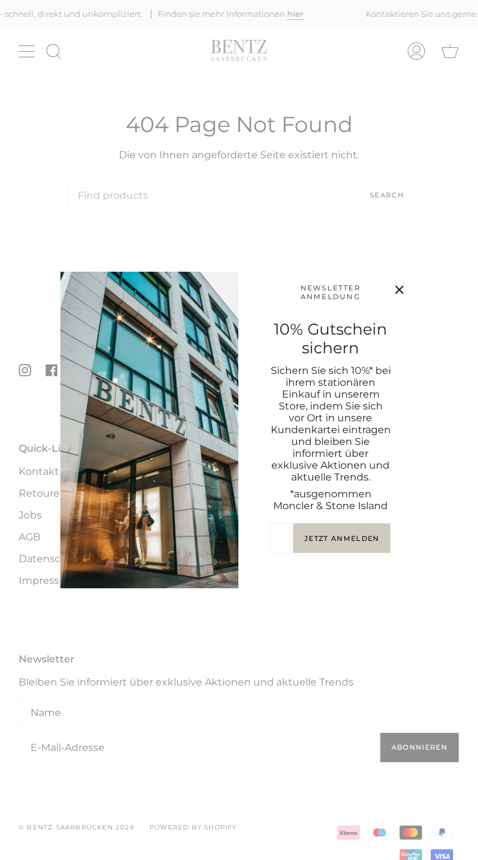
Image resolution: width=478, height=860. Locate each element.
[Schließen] (399, 290)
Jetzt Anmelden (341, 538)
